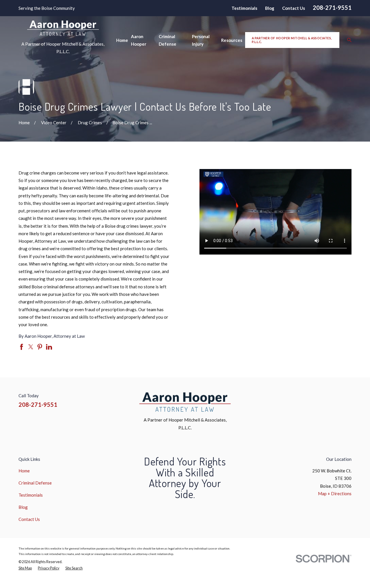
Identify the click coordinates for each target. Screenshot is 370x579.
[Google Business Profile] (348, 400)
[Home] (63, 28)
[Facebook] (307, 400)
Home (24, 470)
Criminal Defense (35, 482)
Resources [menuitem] (231, 40)
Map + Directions (335, 493)
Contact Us (293, 8)
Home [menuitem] (122, 40)
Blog (269, 8)
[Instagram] (321, 400)
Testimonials (244, 8)
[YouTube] (335, 400)
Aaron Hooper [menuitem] (138, 40)
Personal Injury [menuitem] (201, 40)
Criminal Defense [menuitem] (167, 40)
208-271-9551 (332, 7)
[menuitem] (25, 568)
